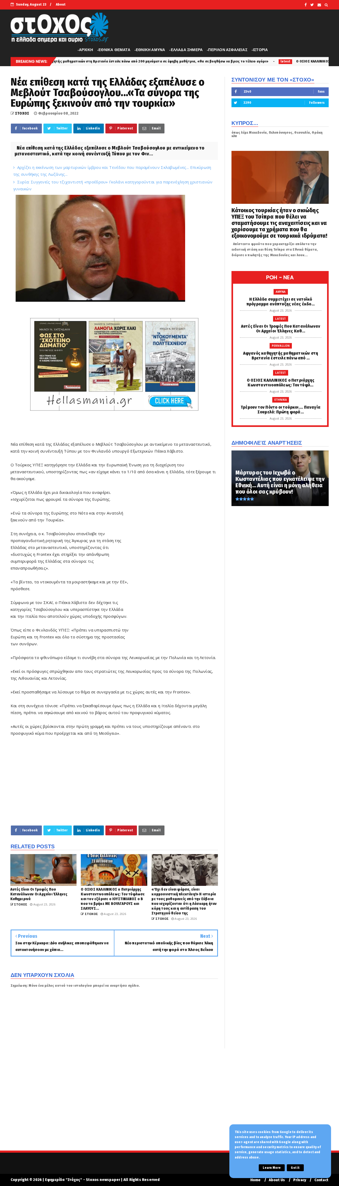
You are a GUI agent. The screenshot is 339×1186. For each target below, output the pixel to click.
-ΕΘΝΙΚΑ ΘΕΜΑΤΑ (113, 50)
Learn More (272, 1168)
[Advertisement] (174, 569)
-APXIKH (85, 50)
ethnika (280, 400)
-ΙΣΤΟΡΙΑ (260, 50)
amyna (281, 292)
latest (227, 61)
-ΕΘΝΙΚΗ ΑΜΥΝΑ (150, 50)
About (61, 4)
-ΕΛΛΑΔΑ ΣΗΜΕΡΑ (186, 50)
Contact (321, 1180)
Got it (295, 1168)
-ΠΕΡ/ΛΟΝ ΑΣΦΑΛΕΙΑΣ (227, 50)
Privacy (299, 1180)
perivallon (281, 346)
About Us (277, 1180)
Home (255, 1180)
